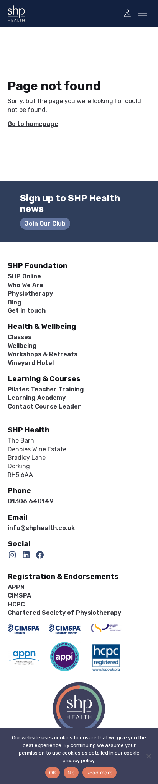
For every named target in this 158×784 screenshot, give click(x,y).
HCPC (16, 604)
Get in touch (27, 310)
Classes (19, 337)
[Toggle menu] (142, 13)
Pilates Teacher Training (46, 389)
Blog (14, 302)
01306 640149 (31, 501)
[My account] (127, 13)
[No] (148, 756)
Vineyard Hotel (31, 363)
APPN (16, 587)
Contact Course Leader (44, 406)
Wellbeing (22, 345)
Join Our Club (45, 223)
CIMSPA (19, 595)
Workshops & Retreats (42, 354)
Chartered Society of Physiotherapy (64, 612)
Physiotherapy (30, 293)
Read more (99, 772)
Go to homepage (33, 124)
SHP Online (24, 276)
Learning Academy (37, 397)
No (71, 772)
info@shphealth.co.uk (41, 528)
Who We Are (25, 285)
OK (52, 772)
